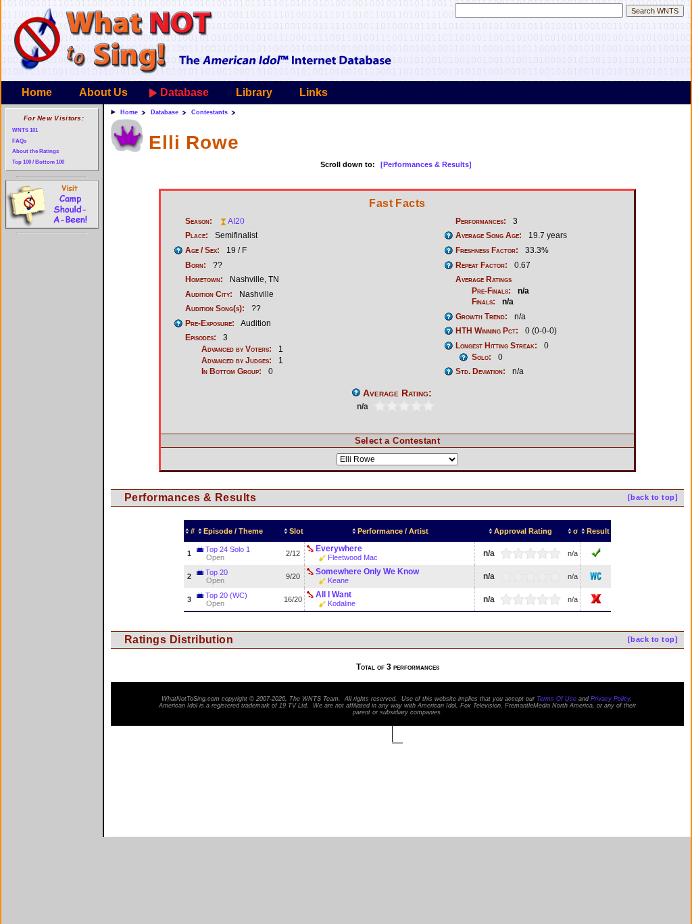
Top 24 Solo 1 (227, 549)
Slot (296, 531)
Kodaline (341, 603)
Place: (196, 235)
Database (184, 92)
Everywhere (339, 548)
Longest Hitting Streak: (496, 345)
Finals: (483, 301)
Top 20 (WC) (226, 595)
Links (313, 92)
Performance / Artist (392, 531)
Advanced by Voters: (236, 349)
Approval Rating (523, 531)
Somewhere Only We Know (367, 571)
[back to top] (653, 497)
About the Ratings (35, 151)
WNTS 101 (25, 130)
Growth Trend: (481, 316)
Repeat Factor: (481, 265)
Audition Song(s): (215, 308)
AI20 (236, 221)
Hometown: (204, 279)
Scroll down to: (347, 164)
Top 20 (216, 572)
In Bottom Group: (231, 371)
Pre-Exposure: (209, 323)
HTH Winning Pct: (486, 331)
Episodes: (200, 337)
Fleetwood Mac (353, 557)
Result (598, 531)
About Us (103, 92)
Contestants (209, 112)
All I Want (333, 594)
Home (37, 92)
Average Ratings (483, 279)
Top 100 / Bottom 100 (38, 162)
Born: (195, 265)
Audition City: (208, 294)
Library (254, 92)
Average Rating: (397, 393)
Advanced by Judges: (236, 360)
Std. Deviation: (480, 371)
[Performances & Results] (426, 164)
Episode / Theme (233, 531)
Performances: (480, 221)
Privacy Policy (610, 698)
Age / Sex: (202, 250)
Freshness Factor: (486, 250)
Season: (198, 221)
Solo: (481, 357)
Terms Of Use (556, 698)
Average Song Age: (488, 235)
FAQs (19, 141)
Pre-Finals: (491, 291)
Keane (338, 580)
